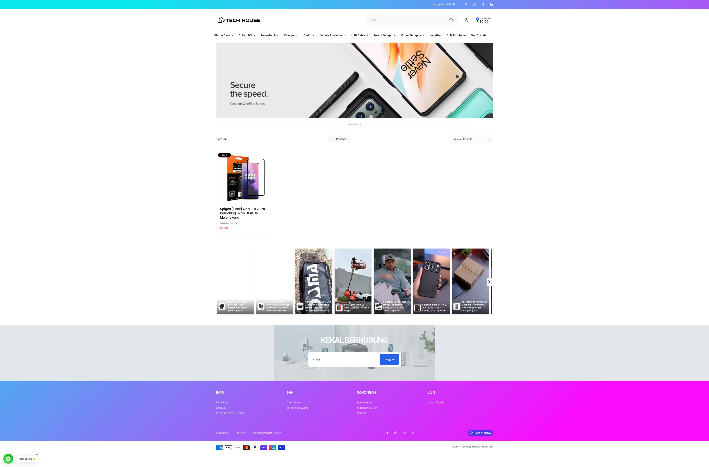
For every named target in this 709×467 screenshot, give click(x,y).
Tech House (466, 447)
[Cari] (451, 20)
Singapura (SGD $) (443, 4)
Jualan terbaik (463, 138)
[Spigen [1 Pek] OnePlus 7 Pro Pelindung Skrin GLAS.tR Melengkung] (244, 195)
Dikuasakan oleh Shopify (482, 447)
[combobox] (412, 20)
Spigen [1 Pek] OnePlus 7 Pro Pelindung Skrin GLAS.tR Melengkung (242, 213)
